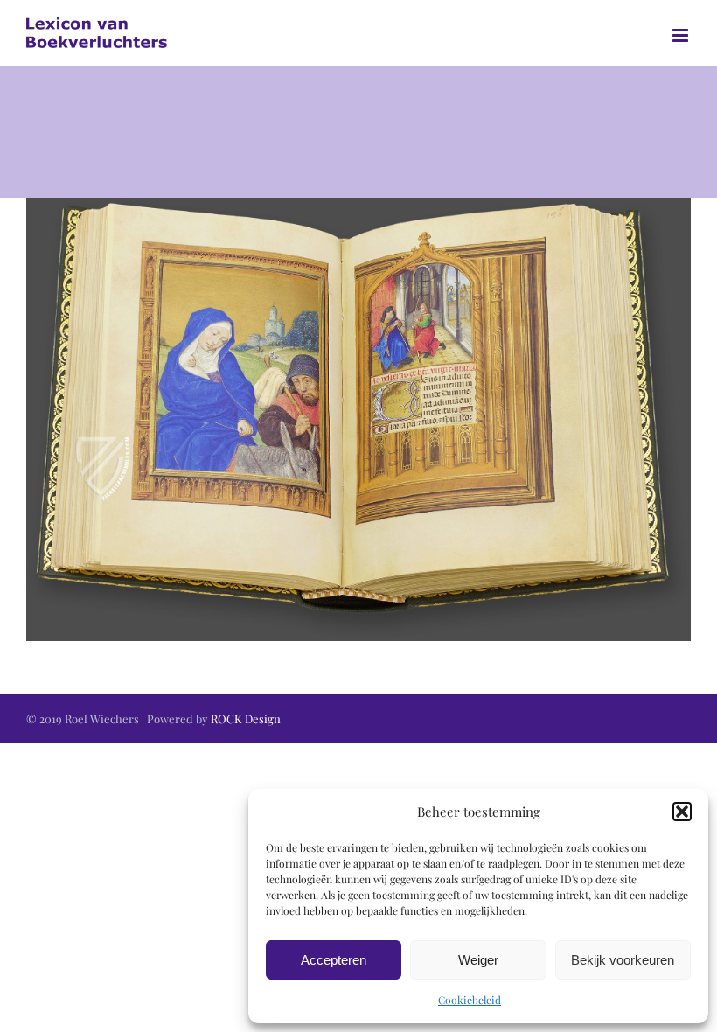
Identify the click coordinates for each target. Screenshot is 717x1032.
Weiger (478, 959)
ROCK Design (246, 718)
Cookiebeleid (469, 1000)
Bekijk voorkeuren (622, 959)
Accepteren (333, 959)
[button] (682, 811)
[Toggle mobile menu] (681, 35)
